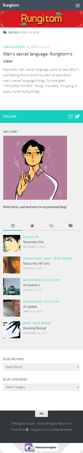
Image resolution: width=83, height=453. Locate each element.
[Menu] (77, 5)
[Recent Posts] (12, 226)
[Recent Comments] (51, 226)
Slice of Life (31, 237)
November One (33, 242)
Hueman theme (62, 429)
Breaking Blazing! (34, 328)
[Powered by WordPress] (27, 429)
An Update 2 (31, 285)
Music (48, 258)
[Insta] (70, 116)
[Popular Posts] (32, 226)
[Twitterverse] (77, 116)
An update (30, 307)
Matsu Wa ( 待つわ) (36, 263)
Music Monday (63, 258)
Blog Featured (32, 258)
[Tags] (70, 226)
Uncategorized (14, 47)
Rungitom (11, 5)
